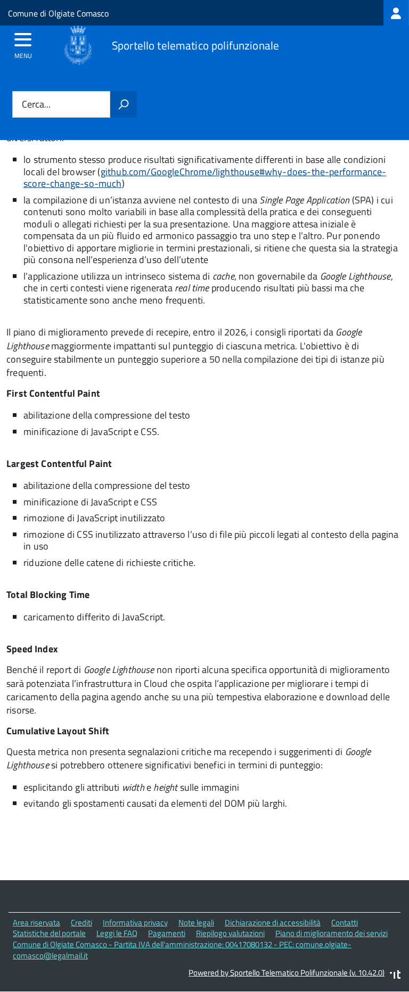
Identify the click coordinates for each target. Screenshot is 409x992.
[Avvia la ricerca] (123, 104)
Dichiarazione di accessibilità (273, 922)
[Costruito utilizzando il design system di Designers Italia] (395, 975)
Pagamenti (166, 933)
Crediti (81, 922)
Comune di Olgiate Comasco (58, 13)
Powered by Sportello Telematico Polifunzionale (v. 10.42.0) (287, 972)
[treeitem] (396, 13)
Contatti (344, 922)
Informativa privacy (135, 922)
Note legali (196, 922)
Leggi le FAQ (116, 933)
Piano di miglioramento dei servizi (331, 933)
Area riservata (36, 922)
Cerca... (36, 104)
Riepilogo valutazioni (230, 933)
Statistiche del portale (49, 933)
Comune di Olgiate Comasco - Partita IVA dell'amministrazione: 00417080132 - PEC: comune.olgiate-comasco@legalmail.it (182, 950)
